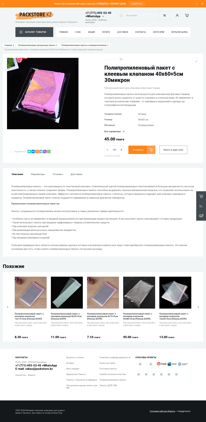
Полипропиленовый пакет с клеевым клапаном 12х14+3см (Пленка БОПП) (29, 316)
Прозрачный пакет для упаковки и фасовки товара (132, 88)
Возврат (70, 363)
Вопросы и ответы (75, 357)
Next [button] (196, 3)
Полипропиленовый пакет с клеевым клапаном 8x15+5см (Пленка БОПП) (102, 316)
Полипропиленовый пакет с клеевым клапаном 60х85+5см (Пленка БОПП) (137, 316)
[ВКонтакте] (33, 151)
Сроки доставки (107, 363)
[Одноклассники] (37, 151)
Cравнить (196, 61)
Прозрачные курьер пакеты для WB (81, 386)
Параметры (38, 174)
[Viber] (45, 151)
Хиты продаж (72, 368)
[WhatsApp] (48, 151)
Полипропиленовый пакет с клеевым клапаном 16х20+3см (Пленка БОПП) (173, 316)
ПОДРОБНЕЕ (136, 4)
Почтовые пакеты (108, 368)
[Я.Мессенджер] (29, 151)
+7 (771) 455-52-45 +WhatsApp (98, 14)
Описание (17, 174)
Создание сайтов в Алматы (162, 411)
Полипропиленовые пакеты (112, 380)
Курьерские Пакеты (76, 374)
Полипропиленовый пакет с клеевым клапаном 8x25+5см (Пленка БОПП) (66, 316)
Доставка (76, 174)
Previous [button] (2, 3)
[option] (99, 3)
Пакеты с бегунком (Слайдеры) (81, 380)
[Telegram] (41, 151)
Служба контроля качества (112, 374)
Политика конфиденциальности (114, 357)
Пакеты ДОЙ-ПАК (108, 385)
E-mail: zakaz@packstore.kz (34, 368)
